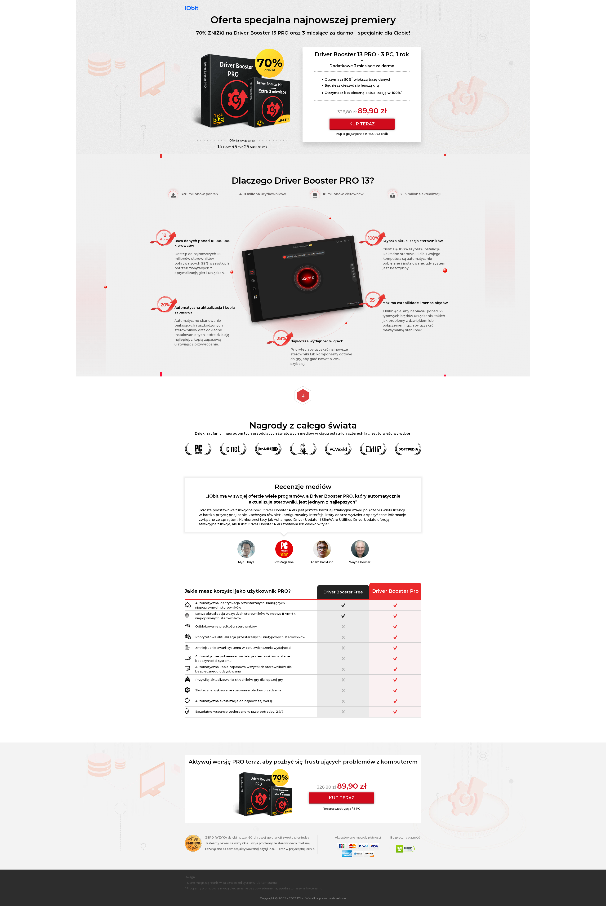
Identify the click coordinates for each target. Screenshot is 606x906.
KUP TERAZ (362, 124)
